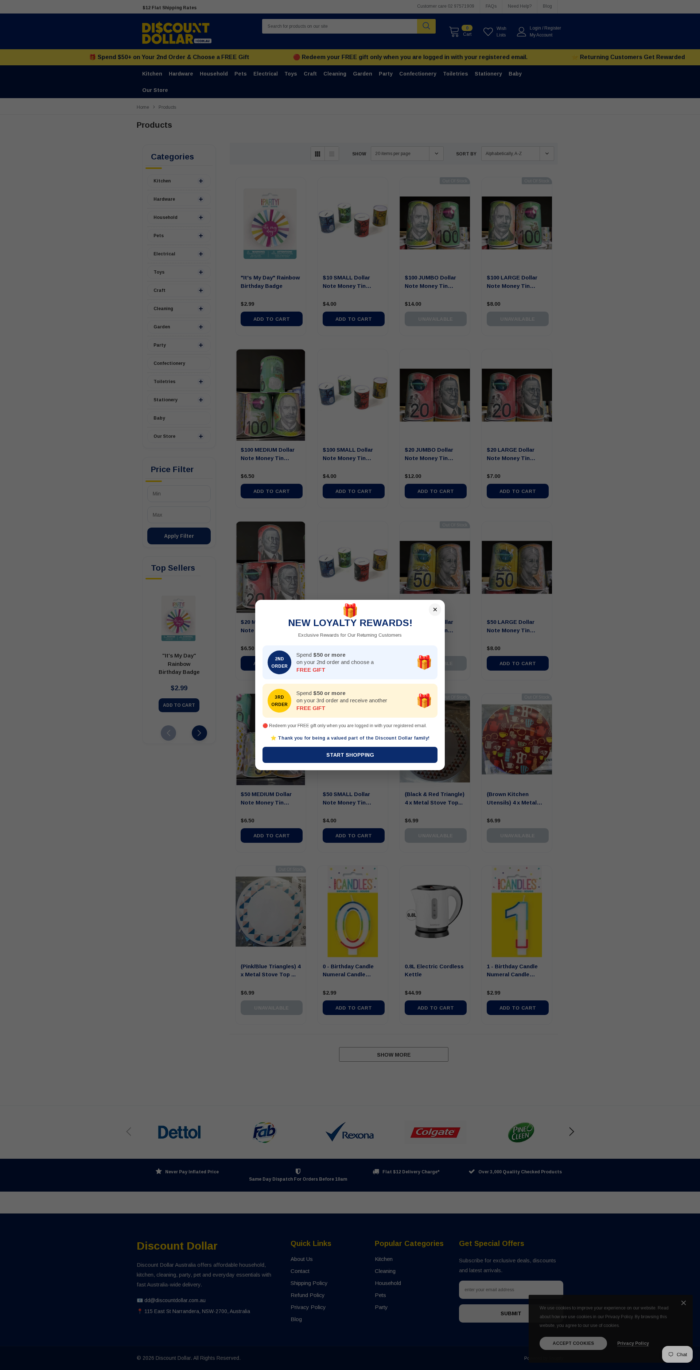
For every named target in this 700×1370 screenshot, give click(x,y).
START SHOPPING (350, 755)
